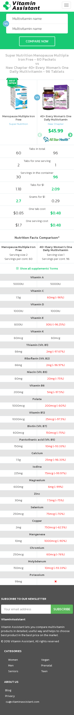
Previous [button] (40, 134)
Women (13, 660)
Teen (44, 671)
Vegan (45, 660)
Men (11, 665)
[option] (55, 134)
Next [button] (70, 134)
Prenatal (46, 665)
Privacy (10, 696)
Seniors (13, 671)
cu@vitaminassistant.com (22, 702)
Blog (8, 690)
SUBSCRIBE (61, 609)
